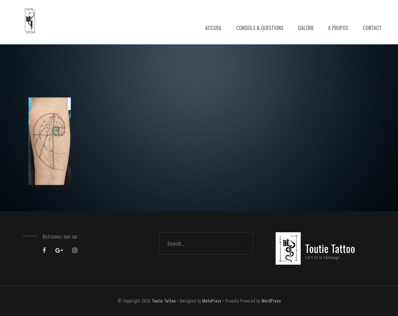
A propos (338, 28)
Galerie (306, 28)
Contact (372, 28)
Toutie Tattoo (164, 300)
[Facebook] (44, 250)
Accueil (213, 28)
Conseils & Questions (259, 28)
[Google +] (59, 250)
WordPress (271, 300)
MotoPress (211, 300)
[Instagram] (74, 250)
